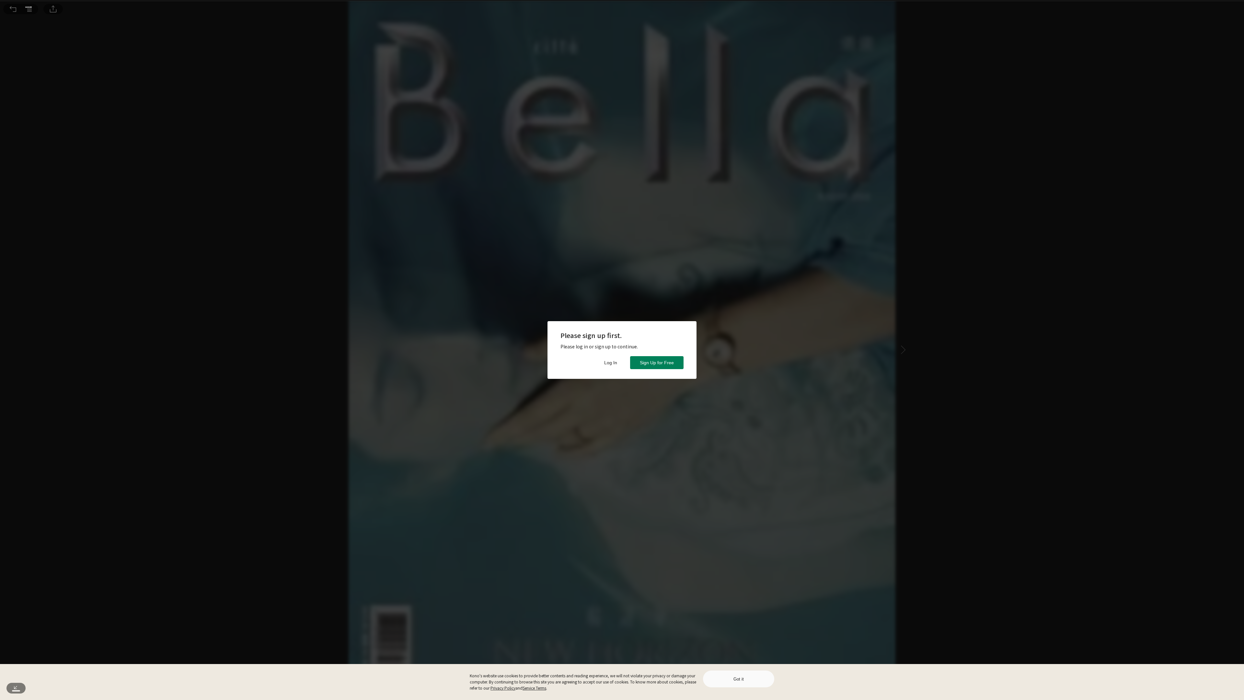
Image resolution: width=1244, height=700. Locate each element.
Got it (738, 679)
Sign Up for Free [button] (657, 362)
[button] (13, 9)
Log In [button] (610, 362)
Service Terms (534, 688)
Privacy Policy (502, 688)
